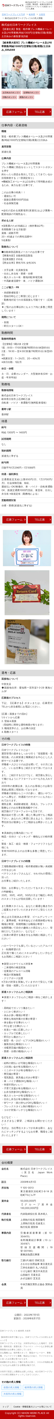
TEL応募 (39, 111)
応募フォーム (14, 111)
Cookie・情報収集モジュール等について (33, 1406)
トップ (5, 1406)
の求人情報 (11, 1387)
